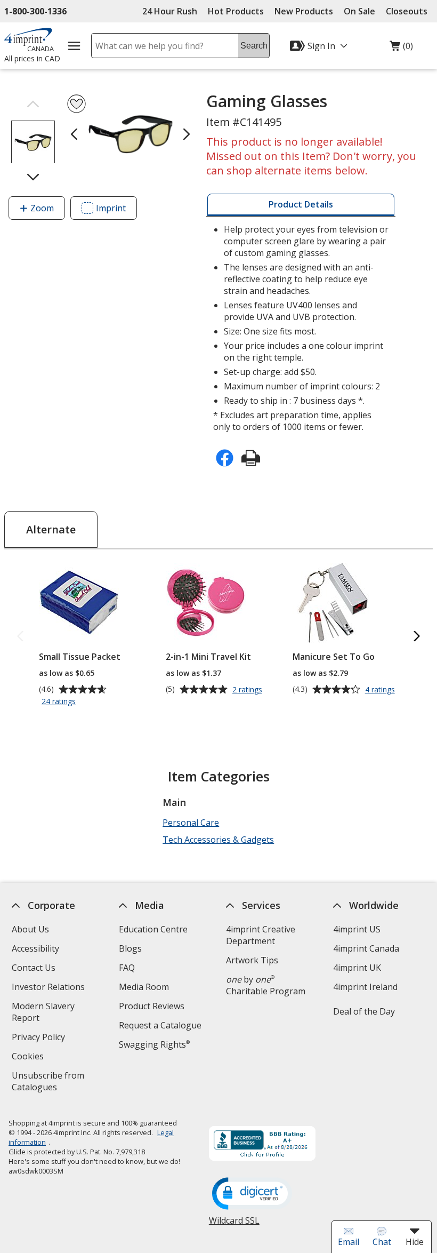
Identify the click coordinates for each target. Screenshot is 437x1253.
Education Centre (153, 929)
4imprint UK (357, 967)
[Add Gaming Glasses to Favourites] (76, 103)
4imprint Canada (366, 948)
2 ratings (248, 690)
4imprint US (357, 929)
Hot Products (236, 11)
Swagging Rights (154, 1044)
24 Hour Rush (169, 11)
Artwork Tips (252, 960)
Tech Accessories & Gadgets (218, 839)
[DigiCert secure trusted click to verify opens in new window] (252, 1194)
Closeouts (406, 11)
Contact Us (33, 967)
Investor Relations (49, 988)
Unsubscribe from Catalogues (51, 1083)
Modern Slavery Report (43, 1013)
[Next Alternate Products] (416, 636)
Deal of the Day (364, 1011)
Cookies (29, 1057)
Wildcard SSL (234, 1224)
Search (254, 45)
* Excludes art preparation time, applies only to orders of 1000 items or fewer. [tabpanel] (301, 328)
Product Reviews (151, 1006)
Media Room (144, 987)
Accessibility (35, 948)
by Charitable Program (265, 985)
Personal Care (191, 822)
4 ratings (381, 690)
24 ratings (60, 702)
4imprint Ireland (365, 987)
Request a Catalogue (160, 1025)
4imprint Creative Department (260, 935)
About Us (30, 929)
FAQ (127, 967)
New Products (303, 11)
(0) (401, 48)
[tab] (300, 205)
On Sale (359, 11)
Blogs (130, 948)
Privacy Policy (40, 1038)
